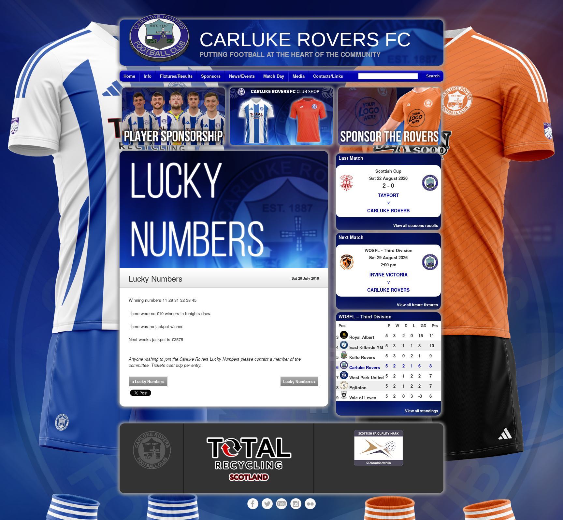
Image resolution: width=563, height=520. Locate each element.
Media (299, 76)
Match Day (273, 76)
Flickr (310, 504)
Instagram (296, 504)
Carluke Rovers (388, 210)
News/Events (242, 76)
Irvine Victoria (388, 274)
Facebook (253, 504)
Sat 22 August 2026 (388, 178)
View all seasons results (415, 225)
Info (148, 76)
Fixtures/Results (176, 76)
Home (129, 76)
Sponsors (211, 76)
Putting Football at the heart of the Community (290, 54)
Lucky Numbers (148, 381)
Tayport (388, 195)
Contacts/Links (328, 76)
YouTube (281, 504)
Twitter (267, 504)
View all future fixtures (417, 305)
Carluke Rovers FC (305, 39)
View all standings (421, 411)
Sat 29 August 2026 (388, 257)
